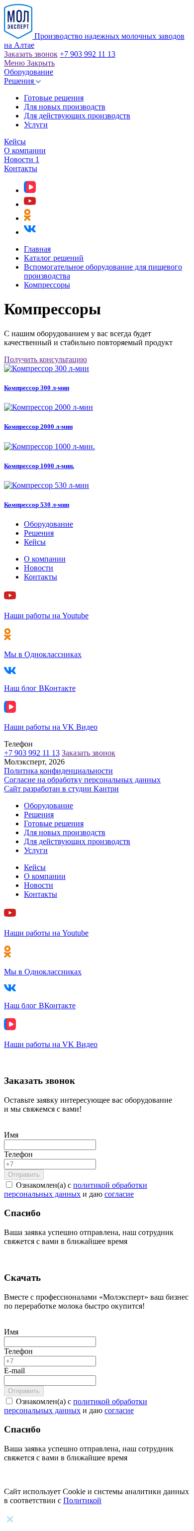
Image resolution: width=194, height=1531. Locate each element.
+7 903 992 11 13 (87, 54)
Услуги (36, 124)
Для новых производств (64, 106)
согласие (119, 1194)
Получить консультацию (45, 359)
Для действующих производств (77, 115)
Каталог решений (54, 258)
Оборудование (28, 72)
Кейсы (15, 141)
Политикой (82, 1500)
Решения (20, 81)
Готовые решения (54, 98)
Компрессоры (47, 285)
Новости (21, 159)
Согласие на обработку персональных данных (82, 779)
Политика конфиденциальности (58, 770)
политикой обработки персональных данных (75, 1189)
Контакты (20, 168)
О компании (25, 150)
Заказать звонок (31, 54)
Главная (37, 249)
